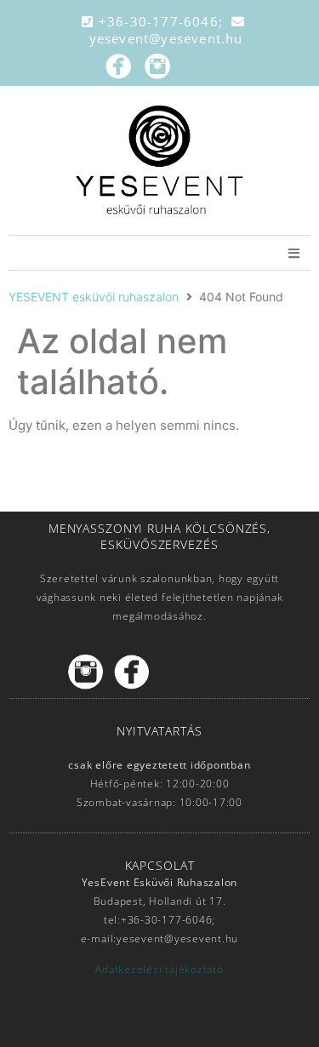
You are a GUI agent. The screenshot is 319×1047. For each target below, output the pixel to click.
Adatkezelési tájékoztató (159, 969)
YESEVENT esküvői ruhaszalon (94, 296)
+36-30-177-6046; (162, 21)
